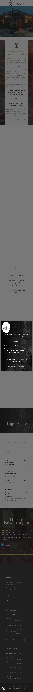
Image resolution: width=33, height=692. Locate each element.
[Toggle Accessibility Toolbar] (6, 688)
